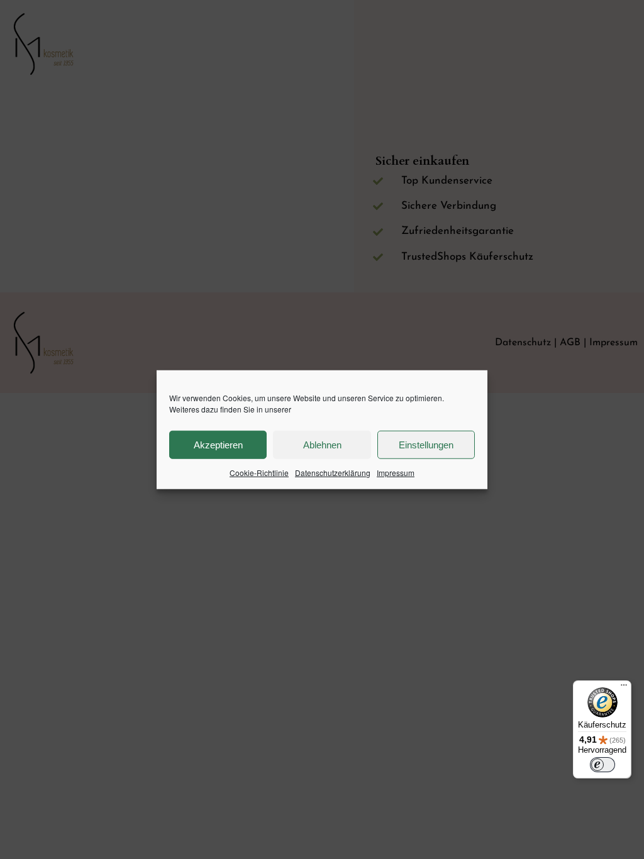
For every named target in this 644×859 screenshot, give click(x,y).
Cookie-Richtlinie (259, 472)
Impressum (395, 472)
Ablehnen (322, 444)
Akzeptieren (218, 444)
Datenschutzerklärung (332, 472)
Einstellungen (426, 444)
